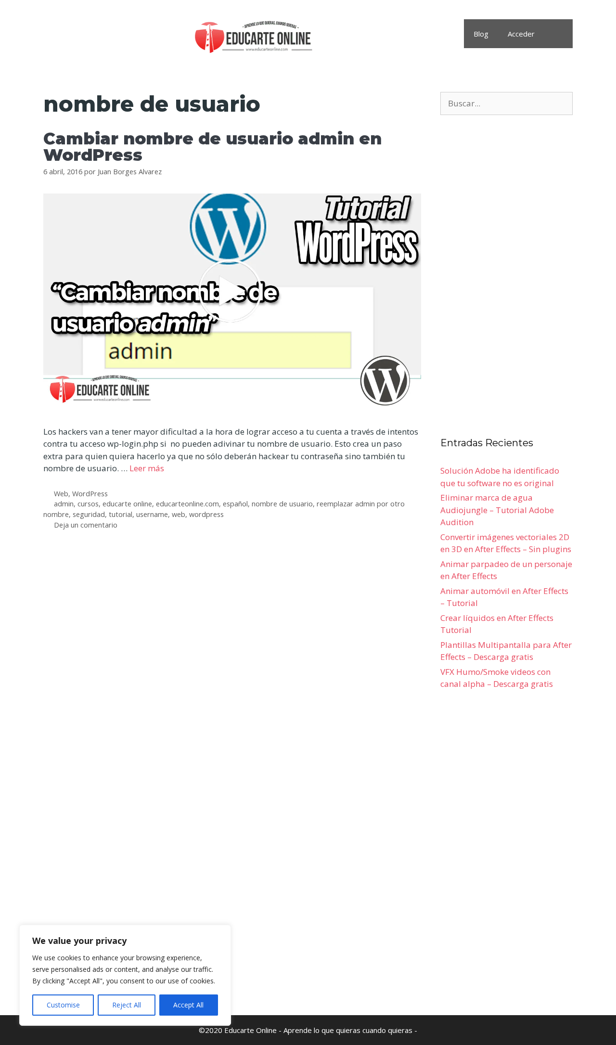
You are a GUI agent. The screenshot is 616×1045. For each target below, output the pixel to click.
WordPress (90, 493)
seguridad (89, 514)
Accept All (188, 1004)
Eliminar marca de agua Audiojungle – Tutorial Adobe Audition (497, 510)
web (178, 514)
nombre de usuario (282, 503)
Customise (63, 1004)
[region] (125, 975)
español (235, 503)
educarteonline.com (187, 503)
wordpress (206, 514)
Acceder (521, 34)
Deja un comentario (85, 524)
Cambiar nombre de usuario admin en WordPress (212, 147)
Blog (481, 34)
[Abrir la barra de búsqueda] (558, 33)
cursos (88, 503)
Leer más (146, 468)
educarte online (127, 503)
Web (61, 493)
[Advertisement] (232, 674)
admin (64, 503)
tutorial (120, 514)
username (152, 514)
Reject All (126, 1004)
